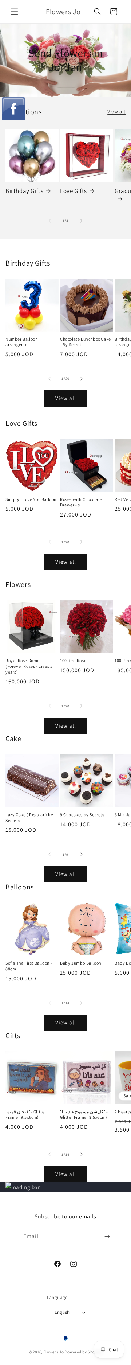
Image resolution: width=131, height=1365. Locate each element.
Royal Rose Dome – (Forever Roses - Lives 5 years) (28, 666)
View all (116, 111)
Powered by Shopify (83, 1351)
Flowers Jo (54, 1351)
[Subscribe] (107, 1236)
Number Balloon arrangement (21, 342)
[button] (15, 12)
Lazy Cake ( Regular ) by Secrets (29, 817)
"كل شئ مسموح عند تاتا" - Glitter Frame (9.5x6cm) (84, 1114)
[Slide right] (82, 221)
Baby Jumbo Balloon (81, 963)
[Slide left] (49, 221)
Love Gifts (73, 191)
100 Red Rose (73, 660)
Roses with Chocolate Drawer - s (81, 502)
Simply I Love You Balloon (31, 499)
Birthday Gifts (24, 191)
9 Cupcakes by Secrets (82, 814)
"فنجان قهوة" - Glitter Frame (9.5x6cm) (25, 1114)
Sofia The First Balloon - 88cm (28, 965)
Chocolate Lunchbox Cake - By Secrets (85, 342)
